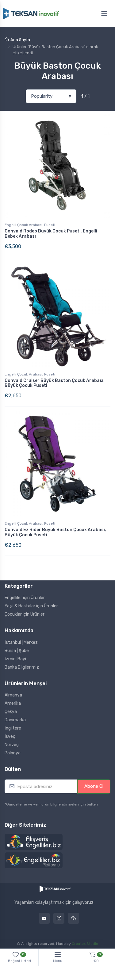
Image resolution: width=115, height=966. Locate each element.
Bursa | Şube (17, 650)
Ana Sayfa (20, 39)
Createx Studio (85, 943)
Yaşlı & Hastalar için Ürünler (31, 606)
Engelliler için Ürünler (25, 597)
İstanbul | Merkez (21, 642)
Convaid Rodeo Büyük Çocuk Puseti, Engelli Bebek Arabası (51, 233)
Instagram (58, 918)
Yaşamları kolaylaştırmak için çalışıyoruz (54, 902)
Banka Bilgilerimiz (22, 667)
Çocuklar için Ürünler (24, 614)
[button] (34, 842)
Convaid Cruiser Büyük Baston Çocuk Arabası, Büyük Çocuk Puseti (55, 383)
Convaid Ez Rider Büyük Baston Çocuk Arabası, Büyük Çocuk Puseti (55, 532)
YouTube (44, 918)
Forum (73, 918)
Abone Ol (93, 786)
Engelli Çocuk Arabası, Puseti (30, 225)
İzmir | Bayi (15, 659)
